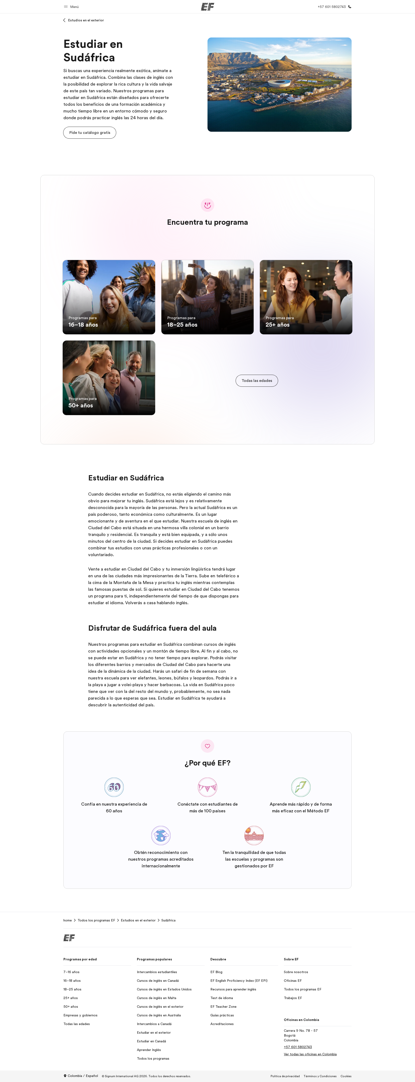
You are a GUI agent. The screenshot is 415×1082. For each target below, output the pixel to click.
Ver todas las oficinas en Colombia (310, 1054)
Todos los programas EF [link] (96, 920)
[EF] (207, 7)
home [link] (67, 920)
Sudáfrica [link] (168, 920)
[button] (72, 6)
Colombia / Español (83, 1076)
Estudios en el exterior (86, 20)
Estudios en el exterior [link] (138, 920)
